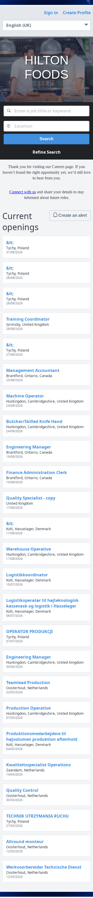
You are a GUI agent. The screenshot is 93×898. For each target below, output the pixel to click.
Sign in (51, 12)
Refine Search (47, 152)
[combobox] (47, 111)
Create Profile (77, 12)
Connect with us (22, 192)
